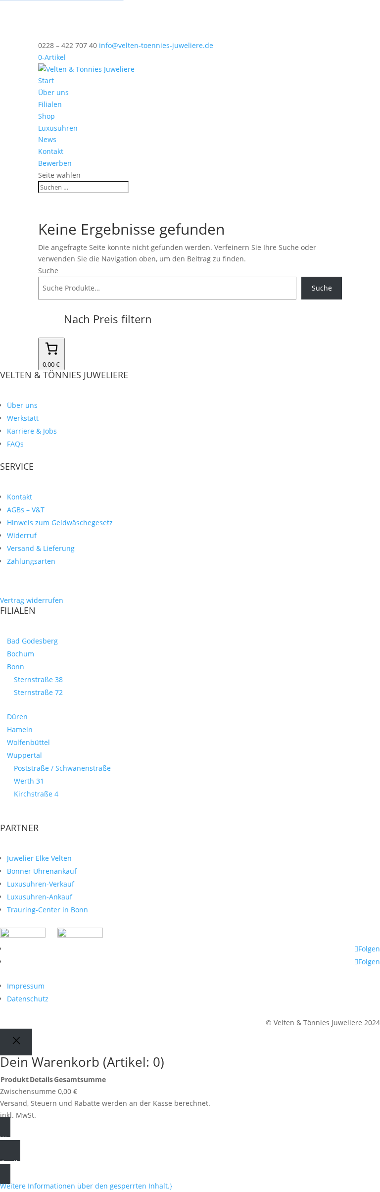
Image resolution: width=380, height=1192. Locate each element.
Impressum (26, 986)
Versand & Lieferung (41, 548)
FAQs (15, 443)
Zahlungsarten (31, 561)
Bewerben (55, 163)
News (47, 139)
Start (46, 80)
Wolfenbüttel (28, 742)
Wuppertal (24, 755)
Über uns (53, 92)
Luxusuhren (58, 128)
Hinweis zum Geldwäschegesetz (60, 522)
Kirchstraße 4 (36, 793)
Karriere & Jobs (32, 431)
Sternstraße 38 (38, 679)
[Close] (16, 1042)
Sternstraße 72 (38, 692)
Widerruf (22, 535)
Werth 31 (29, 781)
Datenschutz (27, 998)
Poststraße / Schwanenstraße (62, 768)
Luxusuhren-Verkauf (40, 884)
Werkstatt (23, 418)
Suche (48, 270)
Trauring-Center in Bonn (47, 909)
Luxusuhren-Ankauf (39, 896)
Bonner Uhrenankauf (42, 871)
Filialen (50, 104)
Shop (46, 116)
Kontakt (50, 151)
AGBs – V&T (26, 509)
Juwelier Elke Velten (39, 858)
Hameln (20, 729)
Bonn (15, 666)
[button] (86, 1186)
